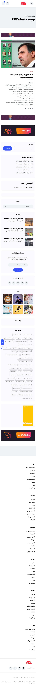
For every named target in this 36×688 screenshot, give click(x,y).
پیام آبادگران (20, 395)
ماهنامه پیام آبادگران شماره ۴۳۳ (24, 164)
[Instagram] (11, 668)
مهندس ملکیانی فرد (20, 381)
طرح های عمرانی (20, 375)
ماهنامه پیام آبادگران (28, 378)
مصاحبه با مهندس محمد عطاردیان (23, 100)
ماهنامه (31, 92)
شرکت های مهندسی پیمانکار (15, 368)
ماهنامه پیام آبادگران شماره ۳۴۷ (21, 74)
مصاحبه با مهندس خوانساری (25, 96)
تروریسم (32, 474)
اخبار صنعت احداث (28, 335)
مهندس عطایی (11, 378)
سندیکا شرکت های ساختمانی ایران (23, 89)
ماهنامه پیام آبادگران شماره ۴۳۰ (24, 173)
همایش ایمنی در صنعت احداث (24, 105)
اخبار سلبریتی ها (30, 531)
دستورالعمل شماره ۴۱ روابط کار (20, 341)
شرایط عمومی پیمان (28, 368)
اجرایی (33, 499)
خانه (33, 16)
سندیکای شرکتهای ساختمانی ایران (25, 365)
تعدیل (31, 341)
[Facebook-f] (23, 668)
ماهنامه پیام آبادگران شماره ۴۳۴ (24, 161)
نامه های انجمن (16, 388)
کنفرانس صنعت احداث (27, 398)
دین (33, 485)
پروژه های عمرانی (28, 395)
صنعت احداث (13, 371)
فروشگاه (16, 677)
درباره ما (26, 677)
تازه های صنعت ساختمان (9, 338)
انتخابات (32, 520)
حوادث (33, 477)
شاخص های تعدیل (12, 365)
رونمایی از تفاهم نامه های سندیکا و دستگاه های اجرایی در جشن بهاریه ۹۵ (18, 348)
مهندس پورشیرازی (9, 381)
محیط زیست (18, 378)
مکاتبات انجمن (23, 385)
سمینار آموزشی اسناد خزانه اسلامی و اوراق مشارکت (19, 85)
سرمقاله (31, 83)
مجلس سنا (32, 502)
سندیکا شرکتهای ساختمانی (26, 355)
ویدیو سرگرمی (31, 552)
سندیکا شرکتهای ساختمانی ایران (25, 361)
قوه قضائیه (32, 508)
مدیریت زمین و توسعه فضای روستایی (22, 94)
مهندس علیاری (29, 381)
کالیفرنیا (32, 471)
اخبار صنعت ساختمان (17, 335)
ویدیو (33, 595)
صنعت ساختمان (29, 375)
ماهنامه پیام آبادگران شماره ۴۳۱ (25, 170)
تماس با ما (31, 677)
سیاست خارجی (31, 514)
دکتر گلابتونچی (29, 345)
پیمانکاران (13, 395)
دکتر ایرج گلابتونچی (8, 341)
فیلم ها (33, 534)
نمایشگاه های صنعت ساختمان (26, 391)
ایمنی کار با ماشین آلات (27, 338)
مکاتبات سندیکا (10, 102)
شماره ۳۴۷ (10, 89)
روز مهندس (21, 345)
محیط (33, 482)
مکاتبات (30, 385)
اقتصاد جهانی (31, 479)
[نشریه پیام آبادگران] (23, 3)
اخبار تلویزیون (31, 537)
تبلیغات (21, 677)
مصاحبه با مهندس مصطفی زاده (24, 102)
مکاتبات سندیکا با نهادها (27, 388)
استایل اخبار (31, 549)
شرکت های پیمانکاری (28, 371)
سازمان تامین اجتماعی (27, 351)
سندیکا (31, 87)
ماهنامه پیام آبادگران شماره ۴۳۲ (24, 167)
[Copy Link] (26, 109)
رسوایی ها (32, 488)
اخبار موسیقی (31, 543)
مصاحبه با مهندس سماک (26, 98)
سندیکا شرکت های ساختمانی (20, 87)
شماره (20, 371)
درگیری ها (32, 566)
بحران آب (18, 338)
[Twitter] (19, 668)
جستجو (31, 144)
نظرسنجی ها (31, 517)
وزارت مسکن (14, 391)
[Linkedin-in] (15, 668)
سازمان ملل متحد (30, 468)
